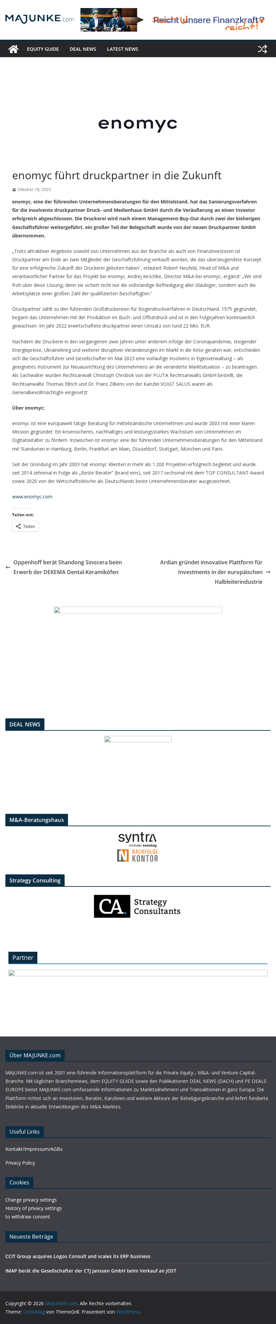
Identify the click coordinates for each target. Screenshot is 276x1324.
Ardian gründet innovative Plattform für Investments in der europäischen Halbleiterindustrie (211, 572)
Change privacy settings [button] (31, 1200)
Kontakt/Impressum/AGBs (34, 1149)
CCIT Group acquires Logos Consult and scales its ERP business (77, 1256)
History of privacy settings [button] (33, 1208)
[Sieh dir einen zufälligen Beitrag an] (262, 49)
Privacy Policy (20, 1163)
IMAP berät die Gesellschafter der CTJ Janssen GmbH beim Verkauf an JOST (90, 1271)
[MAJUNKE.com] (13, 49)
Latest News (122, 49)
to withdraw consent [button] (27, 1216)
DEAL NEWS (83, 49)
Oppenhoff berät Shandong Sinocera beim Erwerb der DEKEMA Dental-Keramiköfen (67, 567)
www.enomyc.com (32, 496)
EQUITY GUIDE (43, 49)
